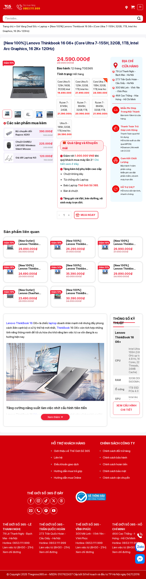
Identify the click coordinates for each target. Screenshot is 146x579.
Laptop (43, 26)
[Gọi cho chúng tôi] (38, 510)
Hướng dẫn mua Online (67, 477)
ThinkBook (63, 327)
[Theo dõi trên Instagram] (38, 501)
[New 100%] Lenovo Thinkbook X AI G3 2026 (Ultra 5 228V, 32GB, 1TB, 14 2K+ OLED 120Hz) (77, 267)
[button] (133, 7)
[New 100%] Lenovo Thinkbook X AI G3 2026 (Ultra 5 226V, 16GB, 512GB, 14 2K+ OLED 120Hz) (125, 267)
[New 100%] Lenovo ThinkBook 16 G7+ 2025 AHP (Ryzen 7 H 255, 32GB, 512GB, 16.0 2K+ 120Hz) (77, 292)
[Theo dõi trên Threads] (61, 501)
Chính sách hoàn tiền (115, 464)
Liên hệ (58, 457)
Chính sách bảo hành (115, 457)
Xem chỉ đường (12, 552)
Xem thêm (54, 417)
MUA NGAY (88, 215)
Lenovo (10, 323)
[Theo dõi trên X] (53, 501)
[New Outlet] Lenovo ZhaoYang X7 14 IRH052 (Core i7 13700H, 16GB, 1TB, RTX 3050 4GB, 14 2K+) (30, 292)
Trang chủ (8, 26)
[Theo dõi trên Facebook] (30, 501)
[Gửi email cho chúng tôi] (30, 510)
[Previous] (9, 82)
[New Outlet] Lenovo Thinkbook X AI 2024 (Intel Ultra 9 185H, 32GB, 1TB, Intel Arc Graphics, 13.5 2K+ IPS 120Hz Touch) (30, 242)
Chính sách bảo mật (114, 471)
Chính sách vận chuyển (116, 477)
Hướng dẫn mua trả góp (68, 471)
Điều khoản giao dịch (66, 464)
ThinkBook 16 (24, 323)
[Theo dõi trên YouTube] (53, 510)
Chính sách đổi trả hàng (116, 451)
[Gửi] (139, 18)
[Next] (48, 82)
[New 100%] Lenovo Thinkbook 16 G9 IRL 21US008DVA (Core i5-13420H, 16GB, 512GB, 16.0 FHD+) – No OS (30, 267)
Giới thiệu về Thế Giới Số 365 (72, 451)
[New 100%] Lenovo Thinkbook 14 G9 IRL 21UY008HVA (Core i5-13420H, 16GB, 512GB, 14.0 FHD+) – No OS (77, 242)
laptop (53, 323)
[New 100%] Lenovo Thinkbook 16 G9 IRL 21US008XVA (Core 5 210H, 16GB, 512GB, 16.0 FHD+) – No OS (125, 242)
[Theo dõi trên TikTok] (46, 501)
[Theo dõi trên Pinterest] (46, 510)
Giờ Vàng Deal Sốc (26, 26)
